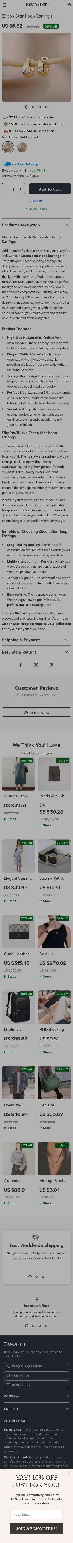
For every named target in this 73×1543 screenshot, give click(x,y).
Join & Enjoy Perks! (36, 1529)
